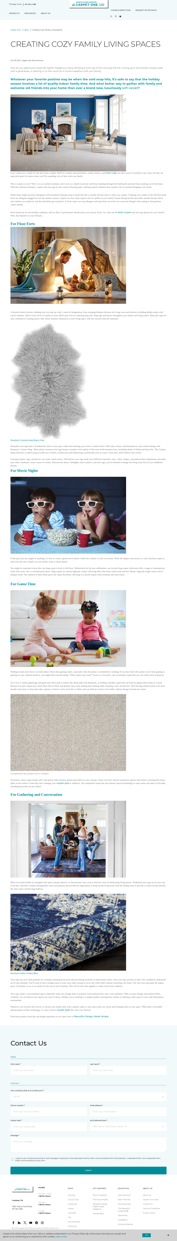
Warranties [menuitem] (122, 1215)
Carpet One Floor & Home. (29, 1228)
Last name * (95, 1064)
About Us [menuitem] (147, 1195)
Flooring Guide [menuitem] (124, 1204)
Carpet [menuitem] (71, 1208)
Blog (26, 30)
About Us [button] (45, 13)
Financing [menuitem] (72, 1226)
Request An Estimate (146, 10)
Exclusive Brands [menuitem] (125, 1224)
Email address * (96, 1105)
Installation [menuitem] (123, 1220)
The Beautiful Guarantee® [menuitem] (124, 1209)
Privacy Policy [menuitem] (149, 1213)
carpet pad (62, 783)
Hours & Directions (121, 10)
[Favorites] (116, 16)
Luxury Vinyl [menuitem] (73, 1199)
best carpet (124, 212)
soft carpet (130, 88)
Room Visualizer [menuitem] (100, 1195)
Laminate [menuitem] (72, 1213)
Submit (88, 1170)
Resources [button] (30, 13)
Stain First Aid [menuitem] (124, 1199)
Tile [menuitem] (69, 1217)
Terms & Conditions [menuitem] (151, 1208)
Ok (146, 1235)
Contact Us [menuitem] (148, 1204)
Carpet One (15, 30)
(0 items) (120, 16)
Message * (14, 1135)
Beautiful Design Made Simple (91, 1016)
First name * (15, 1064)
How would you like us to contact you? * (27, 1090)
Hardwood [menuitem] (72, 1204)
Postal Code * (16, 1120)
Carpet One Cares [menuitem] (150, 1199)
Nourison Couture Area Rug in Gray (27, 440)
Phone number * (17, 1105)
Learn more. (61, 1236)
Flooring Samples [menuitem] (100, 1199)
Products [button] (14, 13)
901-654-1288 (30, 4)
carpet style (63, 1010)
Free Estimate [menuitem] (74, 1222)
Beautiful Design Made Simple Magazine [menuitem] (100, 1206)
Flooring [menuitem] (71, 1195)
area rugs (111, 173)
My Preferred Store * (98, 1120)
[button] (111, 16)
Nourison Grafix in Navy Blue (24, 973)
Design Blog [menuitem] (98, 1213)
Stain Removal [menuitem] (124, 1195)
